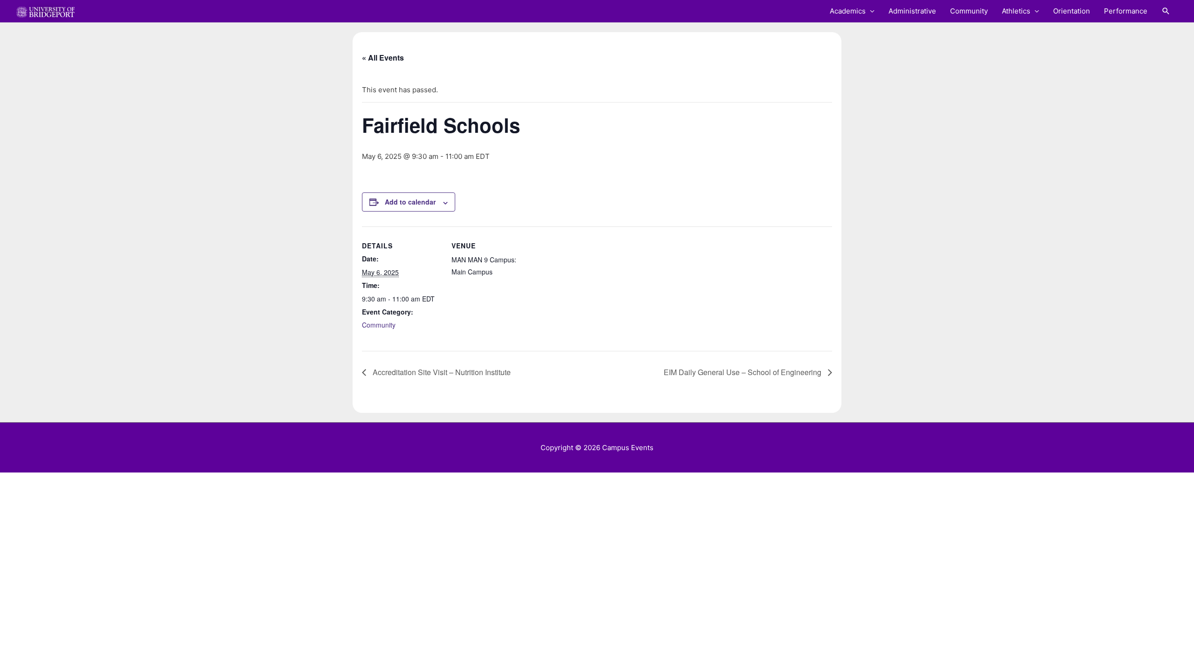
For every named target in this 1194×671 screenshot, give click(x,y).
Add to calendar (410, 201)
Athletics (1016, 11)
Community (969, 11)
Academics (848, 11)
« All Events (383, 57)
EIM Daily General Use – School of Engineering (743, 372)
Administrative (912, 11)
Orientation (1071, 11)
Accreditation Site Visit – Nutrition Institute (441, 372)
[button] (1166, 11)
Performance (1125, 11)
